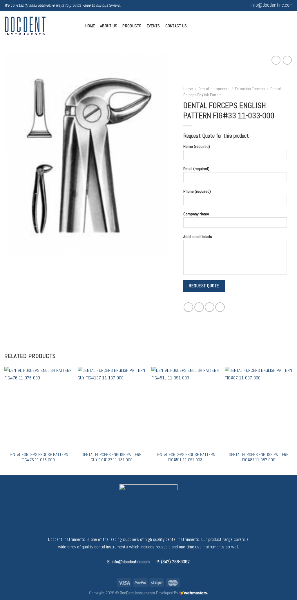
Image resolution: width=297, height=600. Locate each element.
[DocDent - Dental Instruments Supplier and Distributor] (40, 26)
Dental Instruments (213, 88)
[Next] (292, 420)
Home (90, 25)
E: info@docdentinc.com (128, 562)
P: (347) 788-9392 (173, 562)
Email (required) (196, 168)
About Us (108, 25)
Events (153, 25)
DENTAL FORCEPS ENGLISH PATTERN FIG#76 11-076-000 (38, 457)
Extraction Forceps (250, 88)
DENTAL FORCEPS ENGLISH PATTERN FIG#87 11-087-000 (259, 457)
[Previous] (4, 420)
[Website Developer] (193, 592)
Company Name (196, 214)
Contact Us (176, 25)
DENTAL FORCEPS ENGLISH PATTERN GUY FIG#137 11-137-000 (112, 457)
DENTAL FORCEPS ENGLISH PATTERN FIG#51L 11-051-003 (185, 457)
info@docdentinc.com (272, 5)
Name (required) (196, 146)
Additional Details (197, 236)
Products (131, 25)
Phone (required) (197, 191)
